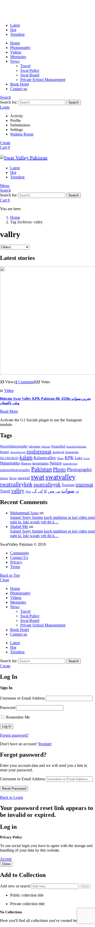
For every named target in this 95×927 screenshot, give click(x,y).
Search (73, 102)
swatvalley (60, 477)
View (28, 491)
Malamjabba (10, 463)
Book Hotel (19, 84)
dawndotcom (18, 452)
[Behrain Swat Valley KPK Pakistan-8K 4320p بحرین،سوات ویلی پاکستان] (47, 321)
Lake (79, 458)
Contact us (18, 89)
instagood (58, 452)
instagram (72, 452)
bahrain (46, 446)
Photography (20, 47)
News (15, 61)
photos (4, 478)
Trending (17, 34)
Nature (56, 463)
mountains (40, 463)
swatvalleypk (47, 484)
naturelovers (70, 463)
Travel (25, 66)
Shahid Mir (19, 526)
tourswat (84, 484)
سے (57, 491)
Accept (5, 859)
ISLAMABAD (9, 458)
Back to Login (11, 797)
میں (51, 491)
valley (17, 491)
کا (45, 491)
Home (15, 43)
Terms (15, 567)
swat (37, 477)
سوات (67, 490)
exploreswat (39, 451)
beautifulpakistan (76, 446)
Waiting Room (21, 134)
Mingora (26, 463)
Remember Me (17, 717)
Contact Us (19, 557)
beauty (4, 452)
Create (5, 143)
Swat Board (29, 75)
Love (87, 458)
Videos (15, 52)
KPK (69, 457)
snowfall (24, 478)
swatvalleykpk (16, 484)
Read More (9, 411)
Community (19, 553)
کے (34, 491)
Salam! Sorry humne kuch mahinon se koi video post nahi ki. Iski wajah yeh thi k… (52, 519)
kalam (26, 457)
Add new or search (15, 886)
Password (7, 707)
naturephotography (15, 470)
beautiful (58, 446)
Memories (18, 57)
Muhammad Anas (24, 513)
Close (4, 580)
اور (77, 491)
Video (9, 390)
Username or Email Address (22, 698)
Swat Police (29, 70)
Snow (13, 478)
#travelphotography (14, 446)
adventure (35, 446)
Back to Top (10, 575)
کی (40, 491)
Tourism (68, 485)
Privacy (16, 562)
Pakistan (41, 469)
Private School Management (42, 79)
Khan (60, 458)
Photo (59, 469)
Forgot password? (14, 735)
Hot (13, 30)
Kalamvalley (44, 457)
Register (45, 744)
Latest (15, 25)
